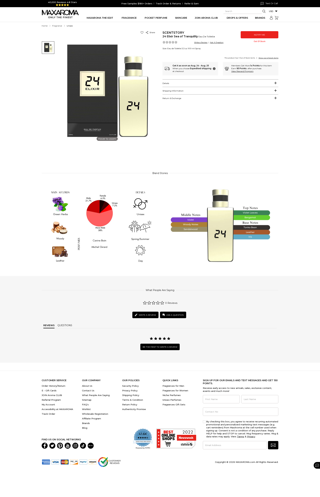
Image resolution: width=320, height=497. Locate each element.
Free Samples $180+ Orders (136, 3)
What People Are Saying (96, 395)
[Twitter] (52, 445)
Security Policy (130, 385)
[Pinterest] (60, 445)
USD (271, 11)
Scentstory (173, 32)
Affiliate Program (91, 418)
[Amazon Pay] (93, 461)
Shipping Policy (130, 395)
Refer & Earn (191, 3)
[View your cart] (276, 18)
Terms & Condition (132, 399)
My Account (48, 404)
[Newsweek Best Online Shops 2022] (176, 438)
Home (45, 25)
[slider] (160, 154)
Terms (240, 436)
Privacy (251, 436)
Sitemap (87, 399)
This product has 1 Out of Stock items (239, 58)
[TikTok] (83, 445)
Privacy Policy (130, 390)
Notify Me (259, 35)
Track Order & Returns (168, 3)
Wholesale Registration (95, 413)
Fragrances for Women (175, 390)
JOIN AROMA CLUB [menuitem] (206, 17)
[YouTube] (68, 445)
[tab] (220, 83)
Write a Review (201, 42)
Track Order (48, 413)
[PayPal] (83, 461)
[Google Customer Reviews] (109, 461)
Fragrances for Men (173, 385)
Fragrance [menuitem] (129, 17)
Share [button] (151, 32)
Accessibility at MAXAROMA (57, 409)
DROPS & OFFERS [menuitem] (237, 17)
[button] (142, 32)
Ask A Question (217, 42)
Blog (84, 427)
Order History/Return (53, 385)
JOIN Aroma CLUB (52, 395)
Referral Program (51, 399)
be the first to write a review (160, 347)
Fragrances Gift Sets (173, 404)
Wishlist (86, 409)
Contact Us (88, 390)
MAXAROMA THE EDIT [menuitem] (100, 17)
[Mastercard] (65, 461)
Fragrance (57, 25)
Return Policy (129, 404)
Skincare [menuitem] (181, 17)
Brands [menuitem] (260, 17)
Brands (86, 423)
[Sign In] (271, 18)
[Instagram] (75, 445)
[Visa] (55, 461)
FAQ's (85, 404)
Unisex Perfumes (171, 399)
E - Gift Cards (49, 390)
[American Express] (46, 461)
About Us (87, 385)
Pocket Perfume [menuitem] (156, 17)
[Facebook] (45, 445)
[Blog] (91, 445)
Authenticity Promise (134, 409)
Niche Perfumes (171, 395)
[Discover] (74, 461)
